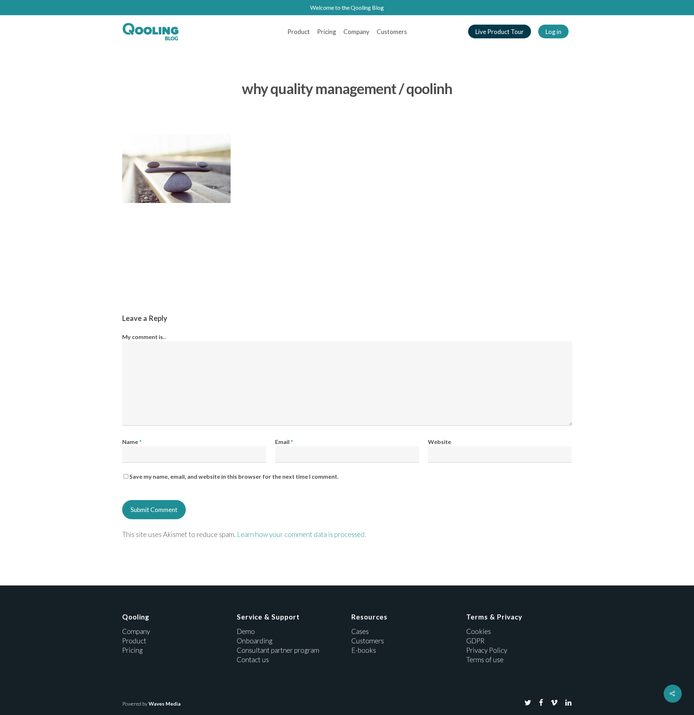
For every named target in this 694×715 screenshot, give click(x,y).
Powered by (151, 704)
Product (298, 31)
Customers (392, 31)
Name (132, 441)
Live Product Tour (499, 31)
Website (439, 441)
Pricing (326, 31)
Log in (553, 31)
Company (356, 31)
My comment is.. (144, 336)
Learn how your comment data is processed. (301, 534)
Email (284, 441)
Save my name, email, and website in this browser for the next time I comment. (234, 476)
